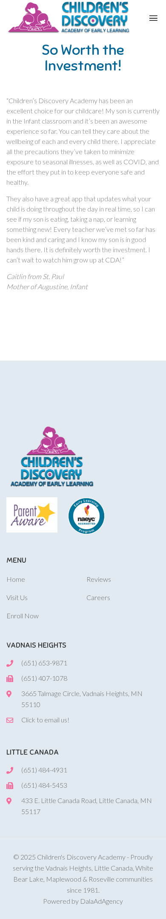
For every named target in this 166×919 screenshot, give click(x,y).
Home (15, 579)
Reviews (98, 579)
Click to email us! (45, 720)
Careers (98, 597)
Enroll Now (22, 616)
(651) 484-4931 (44, 770)
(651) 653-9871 (44, 663)
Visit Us (17, 597)
